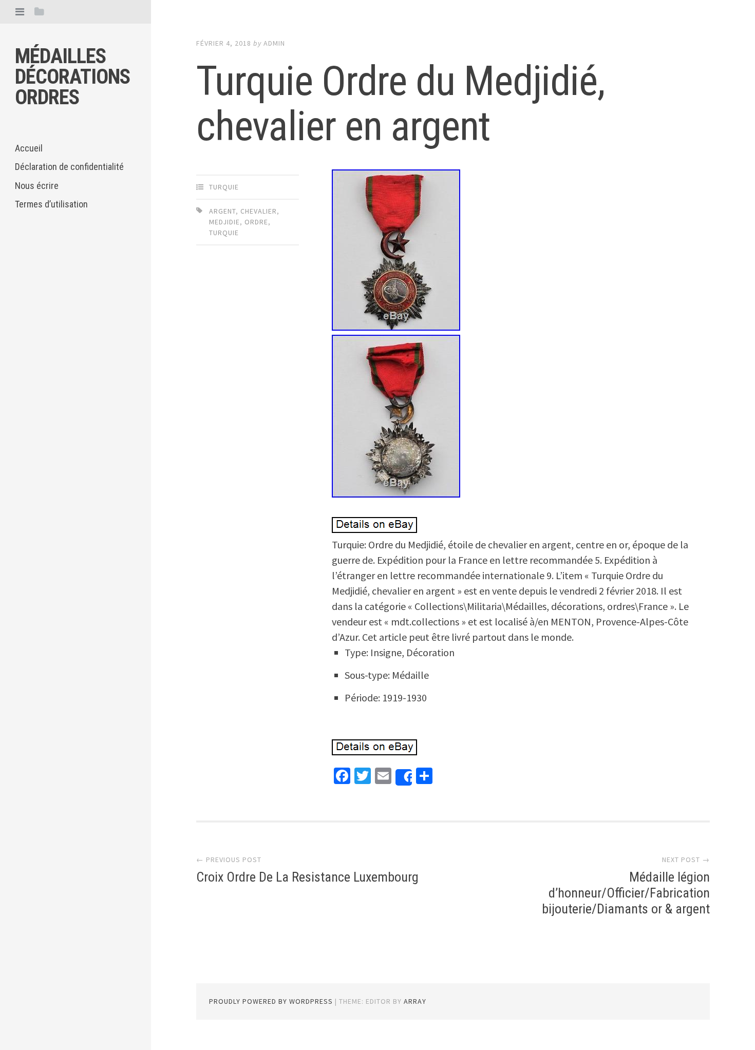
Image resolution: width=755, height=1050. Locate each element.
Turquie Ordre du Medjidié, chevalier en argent (400, 103)
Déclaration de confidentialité (69, 166)
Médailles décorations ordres (72, 76)
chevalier (258, 211)
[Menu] (19, 11)
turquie (224, 187)
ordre (256, 221)
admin (274, 43)
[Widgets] (39, 11)
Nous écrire (37, 185)
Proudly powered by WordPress (271, 1001)
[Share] (403, 777)
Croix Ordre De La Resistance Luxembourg (307, 877)
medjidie (224, 221)
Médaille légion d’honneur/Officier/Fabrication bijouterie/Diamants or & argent (626, 893)
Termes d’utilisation (51, 204)
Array (415, 1001)
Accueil (29, 148)
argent (222, 211)
